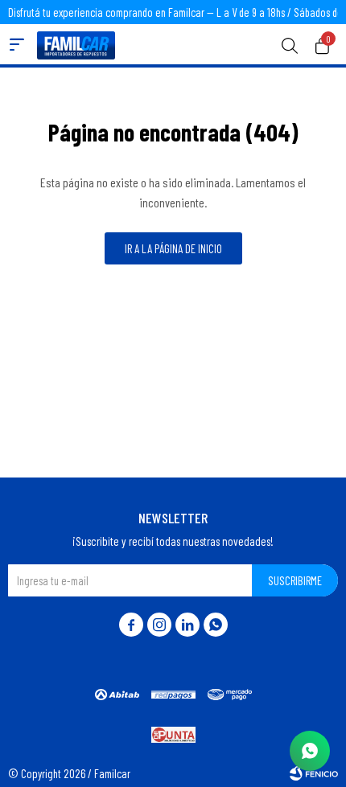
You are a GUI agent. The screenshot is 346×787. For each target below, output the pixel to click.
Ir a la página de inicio (173, 248)
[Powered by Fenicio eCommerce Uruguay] (314, 773)
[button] (290, 44)
